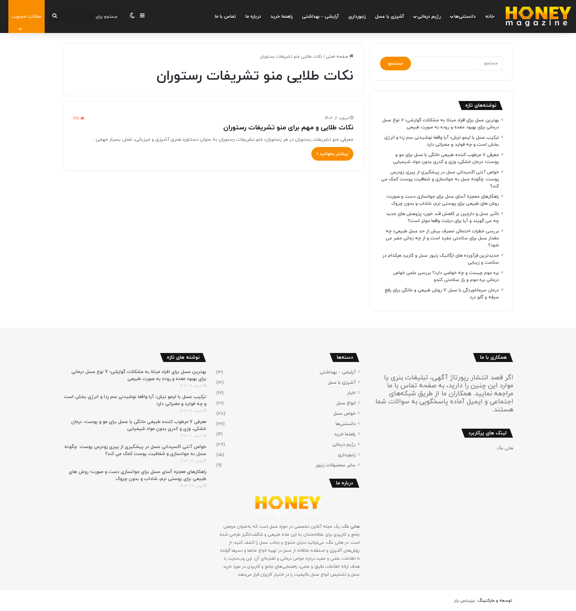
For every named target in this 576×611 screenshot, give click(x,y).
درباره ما (253, 16)
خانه (489, 16)
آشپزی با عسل (389, 16)
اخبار (351, 393)
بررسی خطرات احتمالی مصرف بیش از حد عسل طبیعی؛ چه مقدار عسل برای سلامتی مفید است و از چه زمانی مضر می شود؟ (442, 238)
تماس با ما (225, 16)
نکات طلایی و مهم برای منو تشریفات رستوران (288, 127)
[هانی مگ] (538, 16)
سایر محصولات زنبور (335, 465)
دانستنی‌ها (465, 16)
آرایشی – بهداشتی (320, 16)
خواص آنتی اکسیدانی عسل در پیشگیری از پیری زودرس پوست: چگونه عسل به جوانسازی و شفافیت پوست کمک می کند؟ (440, 179)
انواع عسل (346, 403)
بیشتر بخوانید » (332, 154)
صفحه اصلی (337, 57)
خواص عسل (344, 413)
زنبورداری (357, 16)
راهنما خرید (281, 16)
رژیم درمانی (429, 16)
